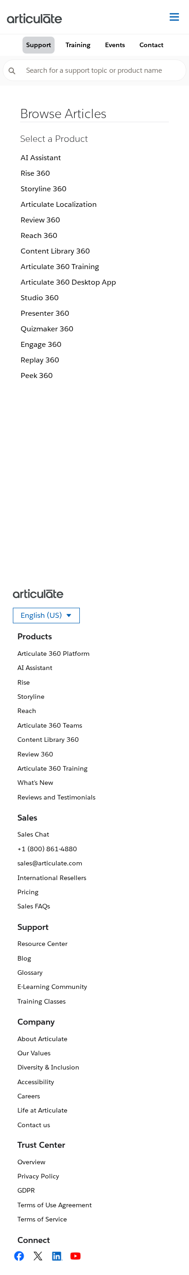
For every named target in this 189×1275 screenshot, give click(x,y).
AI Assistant (41, 157)
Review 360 (40, 220)
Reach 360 (39, 235)
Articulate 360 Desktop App (68, 282)
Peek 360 (37, 375)
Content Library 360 (55, 251)
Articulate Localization (59, 204)
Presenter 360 (45, 313)
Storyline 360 (44, 189)
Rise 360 (35, 173)
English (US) (50, 616)
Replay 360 (40, 360)
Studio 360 (40, 298)
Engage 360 (41, 344)
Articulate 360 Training (60, 266)
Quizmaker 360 (47, 329)
